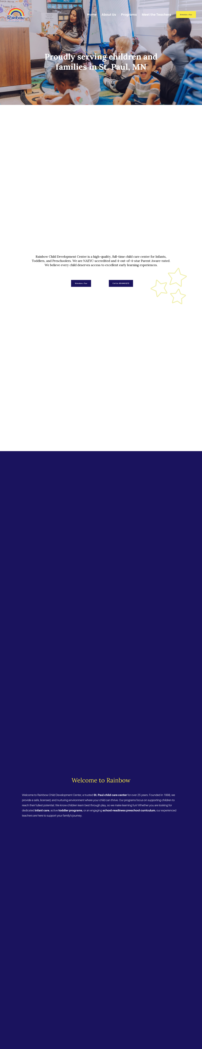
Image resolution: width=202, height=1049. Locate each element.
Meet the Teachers (156, 14)
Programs (129, 14)
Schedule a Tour (186, 14)
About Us (109, 14)
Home (92, 14)
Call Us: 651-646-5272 (121, 283)
